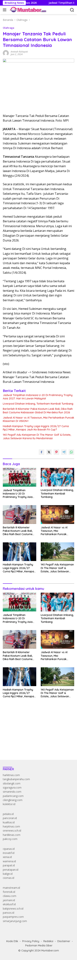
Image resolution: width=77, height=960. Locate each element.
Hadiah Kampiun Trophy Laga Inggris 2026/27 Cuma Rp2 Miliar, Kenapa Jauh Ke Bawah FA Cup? (36, 428)
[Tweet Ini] (49, 452)
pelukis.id (8, 814)
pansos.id (8, 912)
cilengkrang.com (12, 800)
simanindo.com (12, 791)
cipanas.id (9, 849)
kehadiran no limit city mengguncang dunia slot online (35, 717)
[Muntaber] (28, 10)
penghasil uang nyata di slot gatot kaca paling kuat (33, 722)
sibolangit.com (11, 783)
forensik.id (9, 892)
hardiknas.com (11, 835)
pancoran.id (10, 818)
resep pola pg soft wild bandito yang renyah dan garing (36, 734)
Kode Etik (12, 941)
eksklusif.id (9, 904)
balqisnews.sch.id (13, 908)
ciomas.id (8, 878)
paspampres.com (13, 916)
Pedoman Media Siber (39, 945)
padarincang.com (13, 796)
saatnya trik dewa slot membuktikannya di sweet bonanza (38, 738)
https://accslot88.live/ (15, 748)
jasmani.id (9, 900)
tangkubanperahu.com (16, 779)
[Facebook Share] (41, 452)
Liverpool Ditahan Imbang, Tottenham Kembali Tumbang (38, 403)
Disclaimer (63, 941)
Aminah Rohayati (19, 51)
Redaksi (48, 941)
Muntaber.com (50, 950)
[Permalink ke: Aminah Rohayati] (6, 53)
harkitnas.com (11, 775)
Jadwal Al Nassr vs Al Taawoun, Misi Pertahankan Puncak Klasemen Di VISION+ (38, 419)
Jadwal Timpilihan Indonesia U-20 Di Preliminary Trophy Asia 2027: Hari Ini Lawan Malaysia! (38, 396)
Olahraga (8, 27)
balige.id (8, 873)
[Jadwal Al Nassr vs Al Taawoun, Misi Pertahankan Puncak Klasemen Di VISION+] (57, 514)
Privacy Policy (30, 941)
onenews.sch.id (12, 830)
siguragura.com (12, 787)
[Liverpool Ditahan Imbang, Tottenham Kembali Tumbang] (57, 477)
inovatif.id (8, 853)
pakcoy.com (10, 839)
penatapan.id (10, 869)
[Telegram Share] (64, 452)
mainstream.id (11, 887)
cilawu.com (9, 896)
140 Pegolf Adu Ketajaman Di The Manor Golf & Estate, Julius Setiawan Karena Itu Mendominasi (37, 436)
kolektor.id (9, 804)
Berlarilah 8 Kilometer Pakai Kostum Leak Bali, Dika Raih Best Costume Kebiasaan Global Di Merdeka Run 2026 (38, 410)
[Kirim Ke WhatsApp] (71, 452)
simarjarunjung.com (15, 921)
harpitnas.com (11, 826)
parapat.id (9, 865)
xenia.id (7, 857)
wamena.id (9, 861)
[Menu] (5, 10)
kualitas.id (9, 822)
